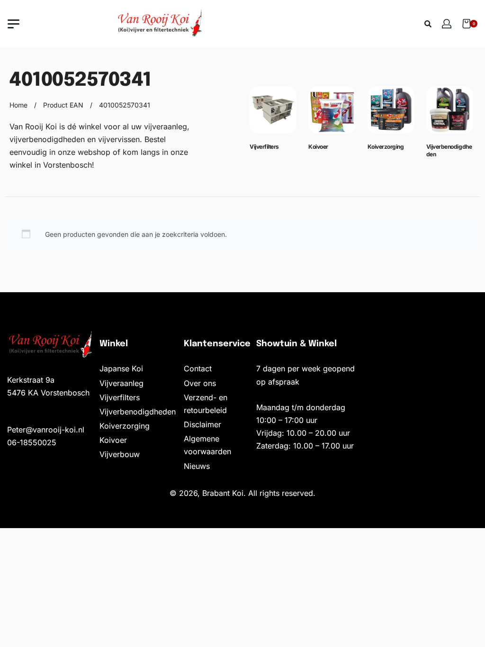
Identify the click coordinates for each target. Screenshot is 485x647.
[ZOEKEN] (428, 24)
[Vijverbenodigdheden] (449, 113)
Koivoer (318, 146)
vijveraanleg (165, 126)
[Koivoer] (331, 113)
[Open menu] (13, 24)
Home (18, 105)
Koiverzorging (386, 146)
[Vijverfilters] (273, 113)
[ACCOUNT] (446, 23)
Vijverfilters (264, 146)
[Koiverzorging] (391, 113)
